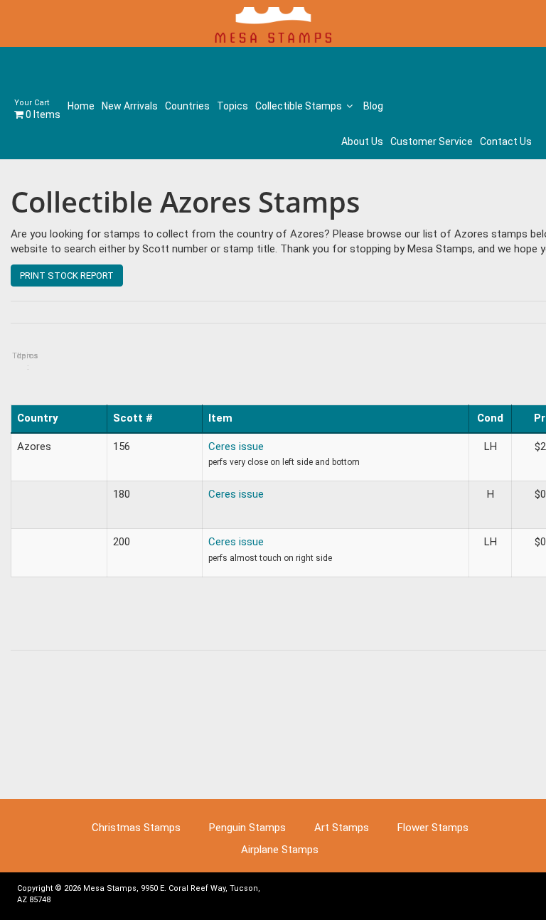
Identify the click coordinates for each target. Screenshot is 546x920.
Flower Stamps (433, 827)
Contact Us (506, 141)
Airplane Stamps (279, 849)
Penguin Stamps (247, 827)
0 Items (37, 109)
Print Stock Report (67, 275)
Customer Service (431, 141)
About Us (362, 141)
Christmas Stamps (136, 827)
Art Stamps (341, 827)
